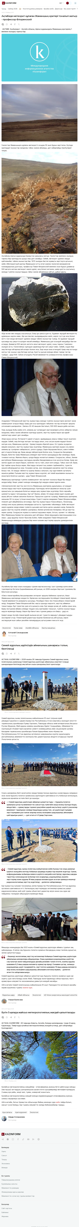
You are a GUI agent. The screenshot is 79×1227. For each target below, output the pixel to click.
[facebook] (18, 1139)
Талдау (4, 1160)
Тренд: (4, 9)
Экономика (6, 1164)
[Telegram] (11, 24)
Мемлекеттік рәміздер (10, 1188)
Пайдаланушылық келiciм (11, 1180)
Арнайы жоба (49, 9)
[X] (19, 24)
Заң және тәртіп (70, 9)
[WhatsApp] (7, 24)
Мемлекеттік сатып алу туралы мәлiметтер (18, 1196)
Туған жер (18, 628)
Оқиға (4, 1151)
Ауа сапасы (7, 1112)
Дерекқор (58, 9)
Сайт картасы (7, 1208)
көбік (58, 1102)
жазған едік (27, 988)
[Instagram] (3, 24)
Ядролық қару (8, 995)
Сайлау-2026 (12, 9)
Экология (6, 628)
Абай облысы (23, 995)
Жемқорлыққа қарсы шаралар (13, 1192)
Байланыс (5, 1212)
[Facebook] (15, 24)
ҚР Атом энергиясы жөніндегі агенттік (60, 995)
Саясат (4, 1155)
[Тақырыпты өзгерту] (69, 3)
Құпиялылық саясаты (9, 1184)
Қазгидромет (21, 1112)
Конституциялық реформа (32, 9)
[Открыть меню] (75, 3)
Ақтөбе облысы (32, 628)
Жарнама (5, 1216)
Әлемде (5, 1168)
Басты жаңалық (48, 628)
